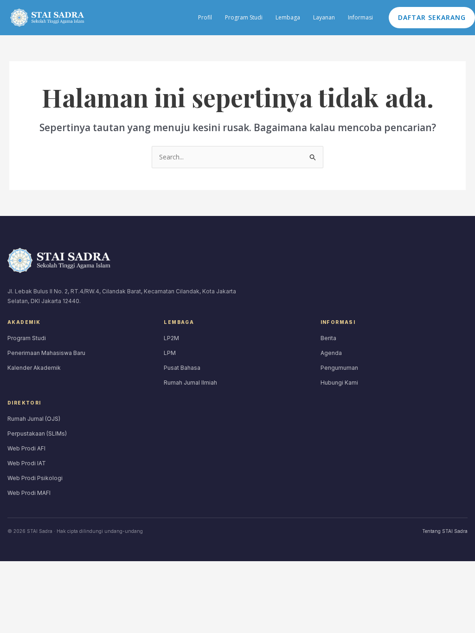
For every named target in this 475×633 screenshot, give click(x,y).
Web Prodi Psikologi (35, 478)
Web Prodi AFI (26, 448)
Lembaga (288, 17)
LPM (170, 352)
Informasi (360, 17)
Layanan (324, 17)
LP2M (171, 338)
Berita (328, 338)
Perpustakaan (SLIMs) (37, 433)
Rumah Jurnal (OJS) (33, 418)
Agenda (331, 352)
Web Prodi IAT (26, 463)
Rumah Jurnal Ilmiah (190, 382)
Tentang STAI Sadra (445, 531)
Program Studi (244, 17)
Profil (205, 17)
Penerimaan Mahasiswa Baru (46, 352)
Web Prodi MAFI (29, 492)
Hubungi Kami (339, 382)
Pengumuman (339, 367)
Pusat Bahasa (182, 367)
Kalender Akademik (34, 367)
